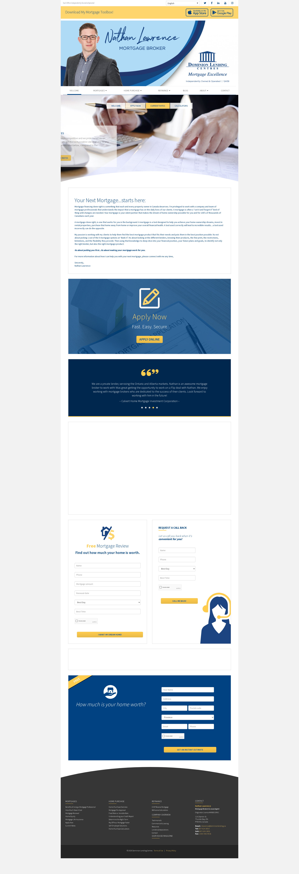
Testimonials (156, 820)
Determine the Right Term (118, 819)
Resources (155, 826)
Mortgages (99, 90)
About (203, 90)
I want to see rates (81, 158)
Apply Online (149, 339)
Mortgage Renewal (72, 813)
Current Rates (70, 825)
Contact (225, 90)
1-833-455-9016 (205, 834)
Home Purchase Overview (118, 807)
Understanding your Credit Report (121, 816)
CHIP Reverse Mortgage (160, 807)
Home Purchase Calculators (119, 829)
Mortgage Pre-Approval (117, 810)
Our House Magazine (162, 835)
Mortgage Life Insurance (74, 819)
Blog (185, 90)
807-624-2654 (204, 828)
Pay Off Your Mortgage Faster (119, 822)
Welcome (74, 90)
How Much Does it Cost (73, 810)
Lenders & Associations (160, 830)
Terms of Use (158, 850)
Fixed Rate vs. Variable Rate (118, 813)
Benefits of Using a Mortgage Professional (80, 807)
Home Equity (70, 816)
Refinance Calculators (160, 810)
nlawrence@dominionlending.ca (213, 826)
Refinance (163, 90)
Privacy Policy (171, 850)
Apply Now (69, 822)
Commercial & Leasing (160, 823)
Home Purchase (132, 90)
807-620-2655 (204, 831)
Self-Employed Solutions (118, 825)
